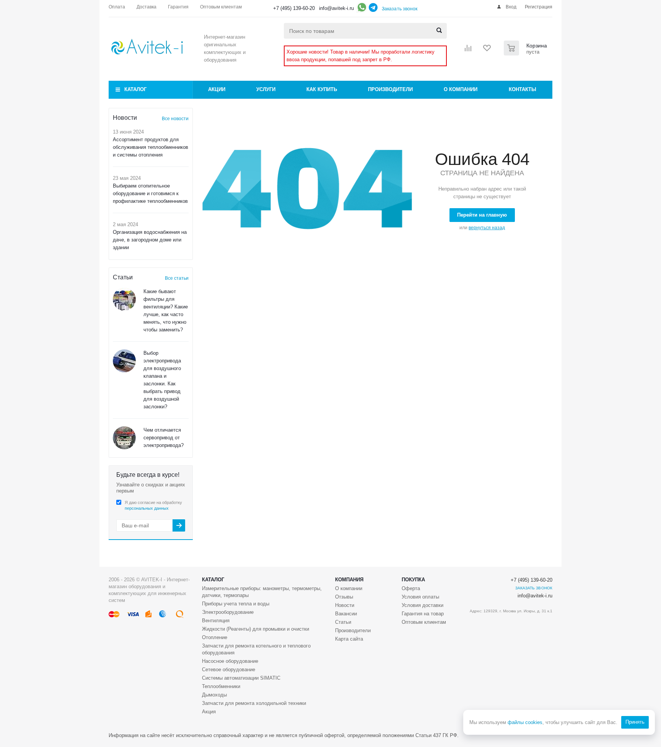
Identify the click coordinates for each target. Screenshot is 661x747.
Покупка (413, 579)
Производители (390, 89)
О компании (460, 89)
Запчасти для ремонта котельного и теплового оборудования (256, 649)
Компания (349, 579)
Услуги (265, 89)
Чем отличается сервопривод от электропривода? (163, 437)
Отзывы (344, 597)
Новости (344, 605)
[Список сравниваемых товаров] (468, 50)
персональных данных (147, 508)
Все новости (175, 118)
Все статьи (177, 278)
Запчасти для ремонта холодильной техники (254, 703)
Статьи (343, 622)
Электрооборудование (228, 612)
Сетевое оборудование (228, 669)
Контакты (522, 89)
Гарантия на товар (423, 614)
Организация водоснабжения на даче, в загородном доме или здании (150, 239)
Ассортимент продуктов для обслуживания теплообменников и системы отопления (150, 147)
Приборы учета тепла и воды (235, 604)
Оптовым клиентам (424, 622)
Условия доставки (422, 605)
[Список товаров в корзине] (526, 53)
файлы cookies (525, 722)
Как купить (321, 89)
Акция (209, 711)
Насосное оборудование (230, 661)
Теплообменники (221, 686)
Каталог (135, 89)
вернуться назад (487, 227)
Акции (216, 89)
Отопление (214, 637)
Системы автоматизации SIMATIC (241, 678)
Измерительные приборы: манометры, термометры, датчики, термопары (262, 592)
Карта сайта (349, 639)
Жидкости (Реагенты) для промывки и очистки (255, 629)
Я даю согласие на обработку (153, 505)
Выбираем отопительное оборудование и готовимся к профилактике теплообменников (150, 193)
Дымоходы (214, 695)
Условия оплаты (420, 597)
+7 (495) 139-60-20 (294, 8)
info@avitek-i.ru (336, 8)
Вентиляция (216, 620)
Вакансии (346, 614)
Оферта (411, 588)
